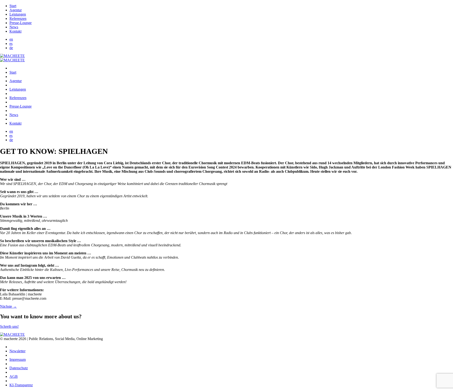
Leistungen (17, 14)
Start (12, 6)
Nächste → (8, 306)
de (11, 48)
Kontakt (15, 31)
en (11, 39)
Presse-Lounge (20, 23)
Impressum (17, 359)
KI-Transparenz (21, 385)
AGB (13, 376)
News (13, 27)
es (11, 44)
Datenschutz (18, 368)
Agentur (15, 10)
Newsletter (17, 351)
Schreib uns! (9, 326)
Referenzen (17, 19)
